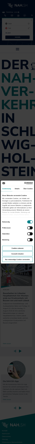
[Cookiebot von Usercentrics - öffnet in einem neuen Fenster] (25, 183)
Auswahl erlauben (17, 254)
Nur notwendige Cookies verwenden (17, 259)
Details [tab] (17, 188)
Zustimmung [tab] (6, 188)
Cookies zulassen (18, 248)
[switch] (30, 227)
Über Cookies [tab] (28, 188)
